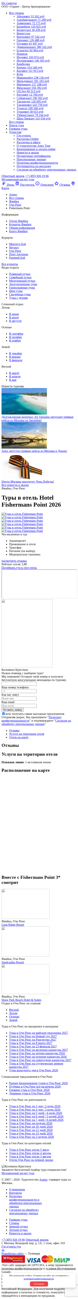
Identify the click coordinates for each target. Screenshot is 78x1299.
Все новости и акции (15, 485)
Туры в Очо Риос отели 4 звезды (30, 1153)
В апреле (15, 376)
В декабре (15, 353)
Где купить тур (11, 1246)
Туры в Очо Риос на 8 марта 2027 (30, 1043)
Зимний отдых (18, 1226)
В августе (15, 320)
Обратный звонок (37, 1239)
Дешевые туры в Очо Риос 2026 (29, 1093)
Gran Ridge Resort (13, 924)
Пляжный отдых (19, 274)
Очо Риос (15, 250)
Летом (13, 1013)
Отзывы (14, 730)
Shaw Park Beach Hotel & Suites (21, 1000)
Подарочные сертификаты (34, 156)
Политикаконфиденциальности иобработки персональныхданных (25, 1201)
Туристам (15, 132)
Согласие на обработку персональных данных (46, 169)
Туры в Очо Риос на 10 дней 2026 (31, 1126)
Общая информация (22, 227)
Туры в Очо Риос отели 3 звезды (30, 1156)
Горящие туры (18, 128)
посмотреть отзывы (14, 560)
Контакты (15, 1192)
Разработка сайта (12, 1253)
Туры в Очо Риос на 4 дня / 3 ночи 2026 (34, 1109)
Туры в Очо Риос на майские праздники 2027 (38, 1032)
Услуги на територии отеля (26, 733)
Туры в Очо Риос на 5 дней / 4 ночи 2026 (35, 1113)
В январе (15, 356)
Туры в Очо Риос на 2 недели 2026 (31, 1136)
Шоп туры (16, 291)
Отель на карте (18, 737)
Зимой (13, 1020)
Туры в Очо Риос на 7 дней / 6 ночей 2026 (36, 1119)
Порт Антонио (18, 254)
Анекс (43, 1179)
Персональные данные (31, 159)
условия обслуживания (61, 1268)
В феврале (15, 360)
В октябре (15, 337)
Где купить (24, 135)
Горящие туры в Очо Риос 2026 (29, 1090)
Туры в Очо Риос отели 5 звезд (29, 1149)
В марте (14, 373)
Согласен (39, 1284)
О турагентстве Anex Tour (33, 145)
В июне (14, 314)
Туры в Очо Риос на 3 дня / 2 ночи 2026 (34, 1106)
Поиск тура (16, 125)
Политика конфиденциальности (37, 162)
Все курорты (10, 264)
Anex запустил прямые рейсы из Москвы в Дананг (34, 451)
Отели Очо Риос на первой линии (31, 1160)
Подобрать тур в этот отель (19, 567)
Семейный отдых (20, 277)
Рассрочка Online (28, 139)
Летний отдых (18, 1229)
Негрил (14, 247)
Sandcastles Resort (13, 962)
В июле (14, 317)
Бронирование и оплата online (36, 149)
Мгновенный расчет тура (18, 1173)
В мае (12, 379)
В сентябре (16, 333)
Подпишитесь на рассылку (34, 166)
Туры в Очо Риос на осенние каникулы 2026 (38, 1056)
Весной (14, 1009)
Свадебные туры (20, 294)
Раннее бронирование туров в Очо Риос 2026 (38, 1083)
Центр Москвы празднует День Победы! (28, 481)
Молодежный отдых (22, 280)
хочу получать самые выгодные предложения (34, 713)
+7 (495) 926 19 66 (37, 176)
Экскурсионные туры (23, 284)
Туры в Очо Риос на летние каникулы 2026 (37, 1053)
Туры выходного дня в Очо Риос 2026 (33, 1070)
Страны (14, 1223)
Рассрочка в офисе (29, 142)
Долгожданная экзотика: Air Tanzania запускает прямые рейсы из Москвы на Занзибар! (37, 418)
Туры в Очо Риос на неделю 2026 (30, 1123)
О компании (17, 1189)
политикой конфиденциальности (39, 1278)
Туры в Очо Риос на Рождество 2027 (32, 1039)
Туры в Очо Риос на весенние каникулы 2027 (38, 1049)
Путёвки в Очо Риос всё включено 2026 (35, 1086)
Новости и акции (28, 152)
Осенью (14, 1016)
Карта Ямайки (18, 231)
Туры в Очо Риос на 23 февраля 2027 (33, 1046)
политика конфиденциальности (22, 1268)
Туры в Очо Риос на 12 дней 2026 (31, 1130)
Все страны (16, 13)
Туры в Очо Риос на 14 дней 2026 (31, 1133)
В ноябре (15, 340)
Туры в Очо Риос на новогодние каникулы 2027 (40, 1060)
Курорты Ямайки (20, 224)
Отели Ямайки (18, 221)
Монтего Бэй (17, 244)
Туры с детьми (18, 297)
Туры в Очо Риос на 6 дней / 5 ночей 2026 (36, 1116)
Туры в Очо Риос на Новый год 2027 (33, 1036)
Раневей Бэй (17, 257)
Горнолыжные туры (22, 287)
